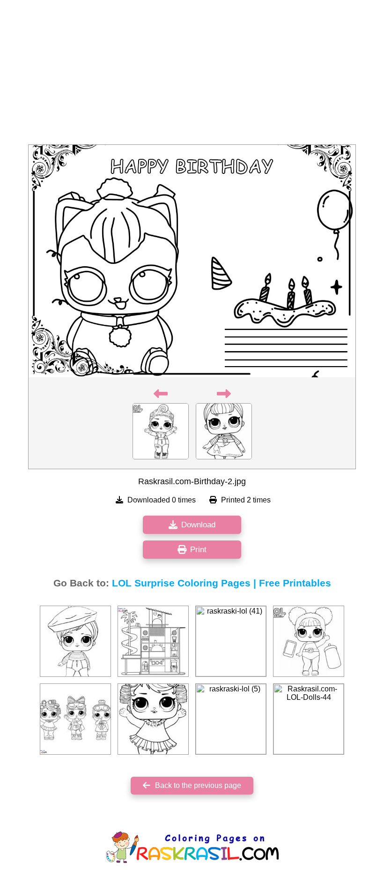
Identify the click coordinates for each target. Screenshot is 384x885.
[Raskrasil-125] (308, 641)
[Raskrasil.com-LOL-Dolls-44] (308, 719)
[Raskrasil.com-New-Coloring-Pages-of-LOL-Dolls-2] (75, 719)
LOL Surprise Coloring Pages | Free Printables (221, 583)
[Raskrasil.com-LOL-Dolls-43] (75, 641)
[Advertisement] (192, 75)
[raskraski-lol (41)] (230, 641)
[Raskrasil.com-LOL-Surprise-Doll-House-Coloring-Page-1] (153, 641)
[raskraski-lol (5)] (230, 719)
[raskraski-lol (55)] (153, 719)
